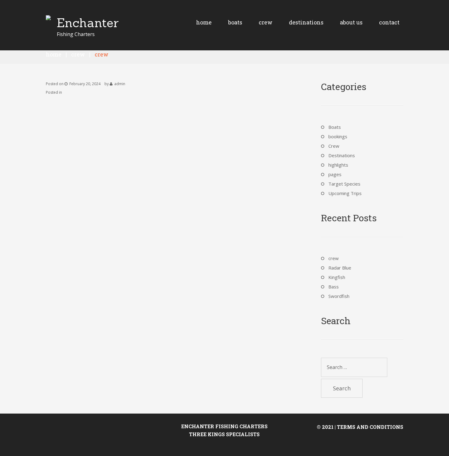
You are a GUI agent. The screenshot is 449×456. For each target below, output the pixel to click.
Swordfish (338, 296)
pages (334, 174)
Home (53, 54)
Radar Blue (339, 268)
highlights (338, 165)
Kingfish (336, 277)
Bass (333, 287)
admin (119, 83)
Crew (78, 54)
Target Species (344, 184)
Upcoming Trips (345, 193)
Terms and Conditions (370, 427)
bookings (337, 136)
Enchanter (88, 23)
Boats (334, 127)
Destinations (341, 155)
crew (333, 258)
